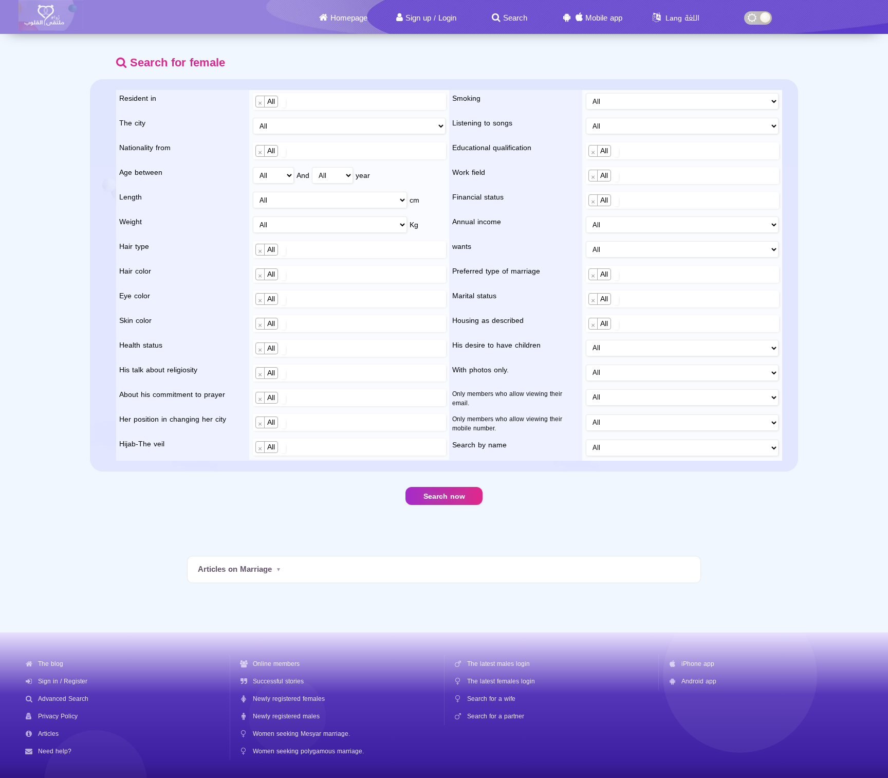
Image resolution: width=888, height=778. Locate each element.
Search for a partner (495, 716)
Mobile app (603, 18)
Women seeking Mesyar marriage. (301, 733)
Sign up (418, 18)
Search (515, 18)
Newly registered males (286, 716)
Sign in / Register (62, 681)
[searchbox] (283, 102)
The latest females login (501, 681)
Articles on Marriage (235, 569)
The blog (50, 663)
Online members (276, 663)
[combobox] (349, 101)
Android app (698, 681)
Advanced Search (63, 698)
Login (447, 18)
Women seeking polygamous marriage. (308, 751)
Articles (48, 733)
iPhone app (697, 663)
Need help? (54, 751)
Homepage (348, 18)
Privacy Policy (58, 716)
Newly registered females (289, 698)
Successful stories (278, 681)
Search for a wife (491, 698)
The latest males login (498, 663)
